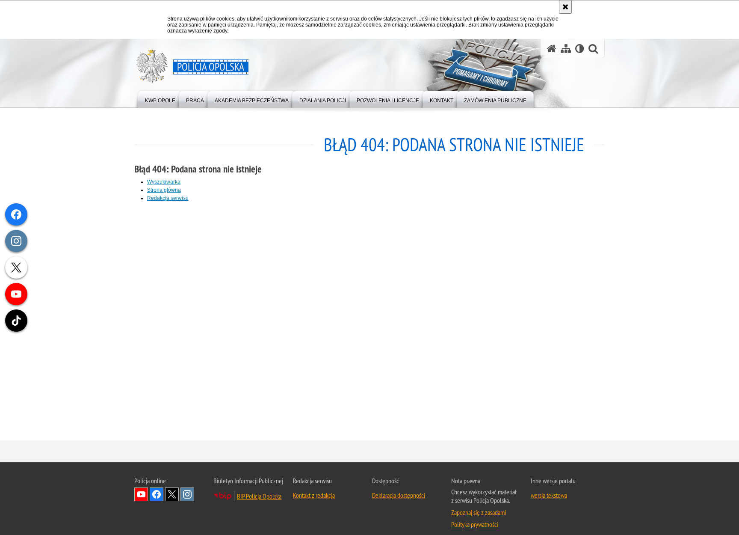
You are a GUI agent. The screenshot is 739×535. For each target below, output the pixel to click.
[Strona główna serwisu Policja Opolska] (551, 48)
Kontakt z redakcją (314, 496)
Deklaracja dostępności (398, 496)
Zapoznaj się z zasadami (478, 513)
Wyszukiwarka (163, 182)
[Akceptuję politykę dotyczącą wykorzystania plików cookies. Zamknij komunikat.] (565, 7)
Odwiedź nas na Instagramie (187, 495)
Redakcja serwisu (168, 198)
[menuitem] (160, 98)
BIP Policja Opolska (259, 497)
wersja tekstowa (549, 496)
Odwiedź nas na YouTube (141, 495)
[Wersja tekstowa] (579, 48)
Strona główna (164, 190)
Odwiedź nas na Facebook (156, 495)
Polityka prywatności (474, 525)
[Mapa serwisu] (566, 48)
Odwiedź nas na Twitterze (172, 495)
